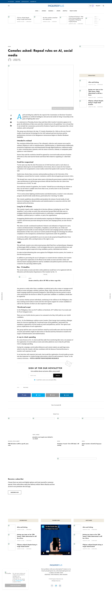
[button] (14, 492)
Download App (25, 1)
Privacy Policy (19, 580)
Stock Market (16, 441)
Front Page (25, 387)
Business (10, 441)
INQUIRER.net (33, 1)
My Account (11, 1)
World (37, 434)
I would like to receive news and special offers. (46, 379)
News (9, 46)
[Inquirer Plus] (56, 6)
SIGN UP (58, 375)
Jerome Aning (17, 59)
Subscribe (17, 1)
